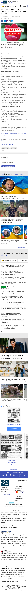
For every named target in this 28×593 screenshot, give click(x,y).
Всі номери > (14, 469)
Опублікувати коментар (8, 166)
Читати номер (14, 428)
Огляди (16, 500)
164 (9, 18)
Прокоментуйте (7, 145)
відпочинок (13, 148)
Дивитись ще (22, 247)
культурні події (5, 148)
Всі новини (22, 2)
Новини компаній (19, 498)
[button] (2, 2)
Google (3, 141)
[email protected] (14, 588)
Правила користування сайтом (14, 504)
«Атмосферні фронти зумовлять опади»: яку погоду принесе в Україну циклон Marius (13, 134)
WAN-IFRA (3, 522)
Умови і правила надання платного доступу (14, 506)
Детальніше (4, 491)
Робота (24, 6)
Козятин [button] (10, 2)
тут (8, 516)
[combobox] (19, 174)
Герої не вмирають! (10, 6)
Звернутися (18, 483)
